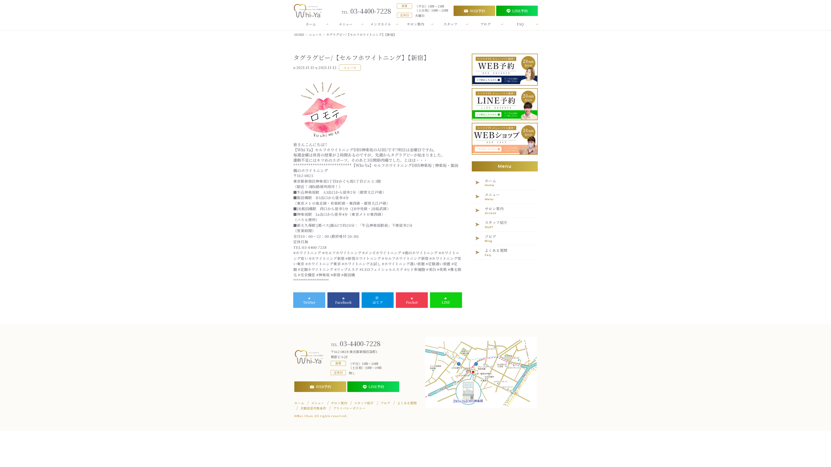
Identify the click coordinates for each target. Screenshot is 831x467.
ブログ (485, 24)
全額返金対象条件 (313, 408)
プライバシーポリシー (349, 408)
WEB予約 (477, 10)
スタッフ (450, 24)
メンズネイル (380, 24)
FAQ (520, 24)
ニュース (349, 67)
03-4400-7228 (366, 10)
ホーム (311, 24)
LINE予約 (520, 10)
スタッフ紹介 (364, 403)
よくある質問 (407, 403)
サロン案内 (415, 24)
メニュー (346, 24)
